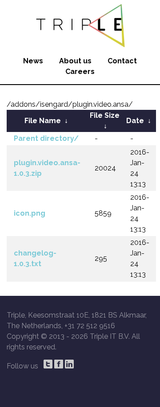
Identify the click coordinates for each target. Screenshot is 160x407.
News (33, 61)
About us (75, 61)
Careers (80, 71)
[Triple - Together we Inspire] (80, 24)
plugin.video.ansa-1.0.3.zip (47, 168)
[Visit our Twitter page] (48, 364)
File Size (105, 115)
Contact (122, 61)
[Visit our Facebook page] (58, 364)
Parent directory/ (46, 138)
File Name (42, 120)
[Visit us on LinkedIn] (69, 364)
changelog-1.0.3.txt (35, 258)
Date (135, 120)
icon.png (29, 213)
